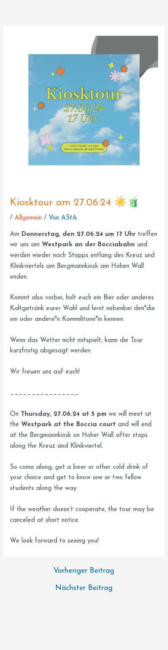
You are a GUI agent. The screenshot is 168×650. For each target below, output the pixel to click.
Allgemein (28, 218)
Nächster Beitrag (83, 588)
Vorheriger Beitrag (83, 571)
